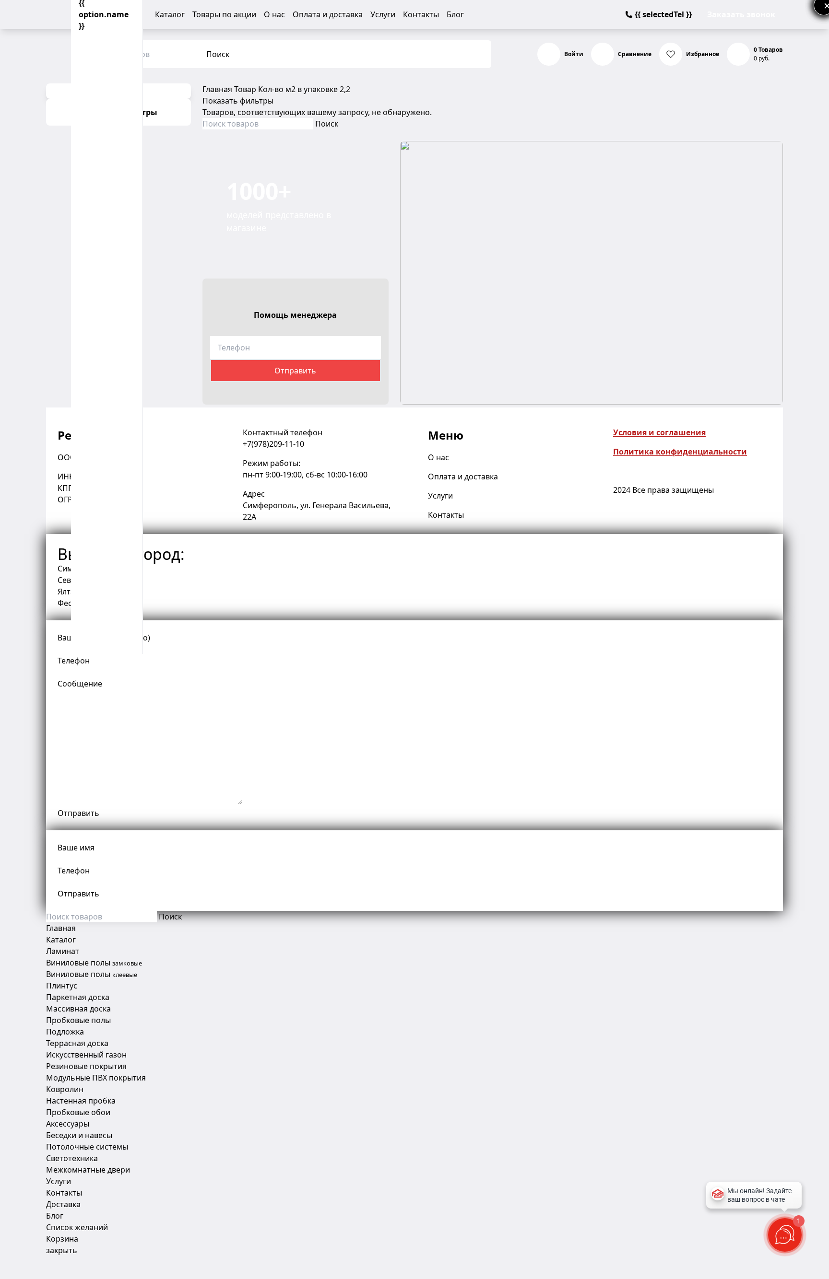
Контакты (421, 14)
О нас (274, 14)
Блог (455, 14)
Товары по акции (224, 14)
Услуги (382, 14)
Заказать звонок (741, 14)
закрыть (61, 1250)
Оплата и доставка (328, 14)
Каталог (170, 14)
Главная (217, 89)
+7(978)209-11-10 (273, 444)
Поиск (217, 54)
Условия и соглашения (659, 432)
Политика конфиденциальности (680, 451)
